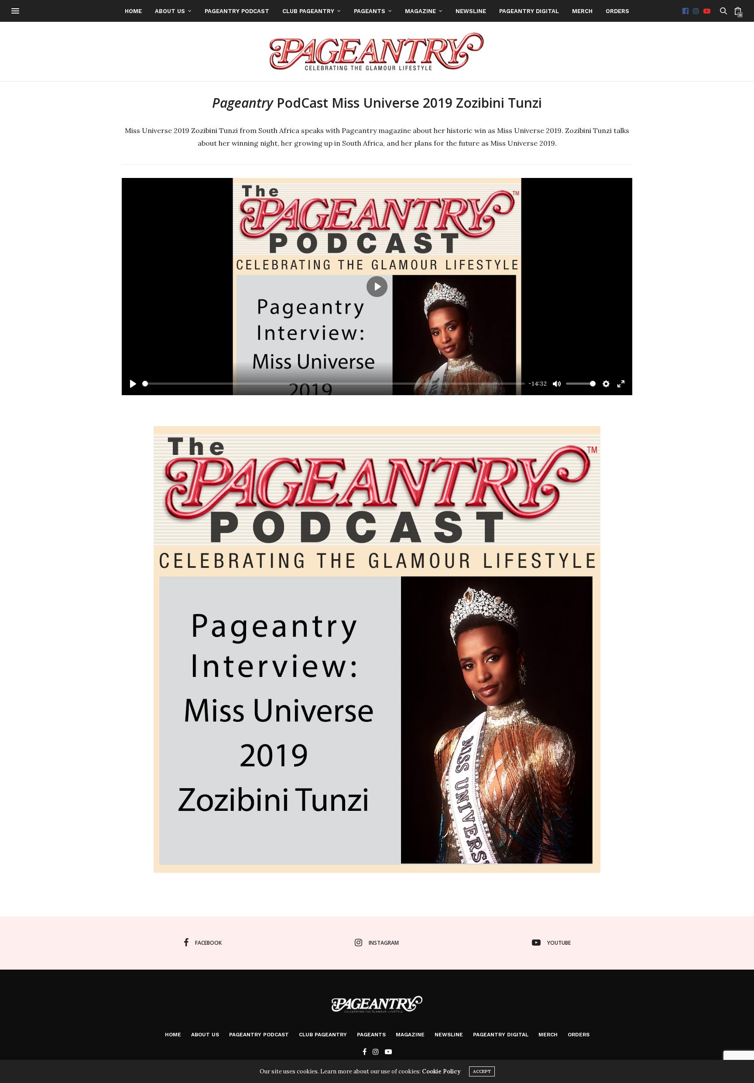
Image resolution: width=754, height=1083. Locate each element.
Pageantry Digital (529, 11)
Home (133, 11)
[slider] (333, 383)
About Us (170, 11)
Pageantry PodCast (237, 11)
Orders (617, 11)
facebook (208, 942)
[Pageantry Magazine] (377, 51)
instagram (384, 942)
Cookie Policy (441, 1071)
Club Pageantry (308, 11)
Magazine (420, 11)
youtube (559, 942)
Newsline (471, 11)
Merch (582, 11)
